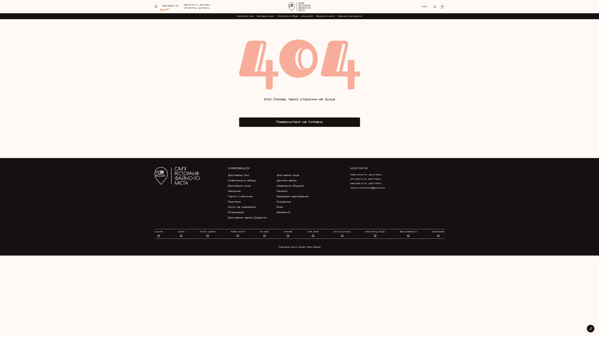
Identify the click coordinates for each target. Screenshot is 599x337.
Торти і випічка (240, 196)
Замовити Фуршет (290, 186)
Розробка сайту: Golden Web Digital (300, 247)
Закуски (234, 191)
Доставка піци (245, 16)
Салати (282, 191)
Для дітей (307, 16)
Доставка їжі (238, 175)
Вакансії (283, 212)
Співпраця (236, 212)
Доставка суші (265, 16)
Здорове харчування (350, 16)
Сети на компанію (242, 207)
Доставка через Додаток (247, 218)
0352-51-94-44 (191, 5)
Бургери (234, 202)
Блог (280, 207)
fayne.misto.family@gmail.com (367, 188)
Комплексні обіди (287, 16)
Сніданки (284, 202)
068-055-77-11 (358, 184)
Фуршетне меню (325, 16)
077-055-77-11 (190, 8)
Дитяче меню (287, 180)
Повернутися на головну (299, 122)
